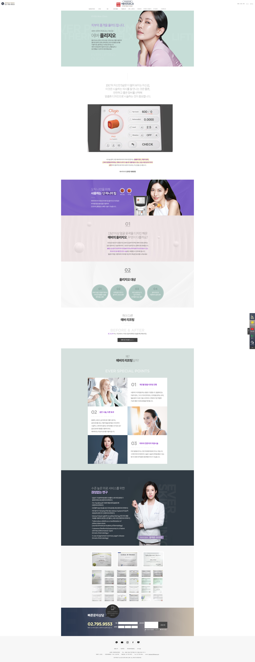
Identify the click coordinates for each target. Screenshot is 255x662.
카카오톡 (116, 642)
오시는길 (139, 648)
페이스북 (133, 642)
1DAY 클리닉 (155, 8)
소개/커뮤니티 (163, 8)
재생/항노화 (123, 8)
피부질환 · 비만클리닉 (147, 8)
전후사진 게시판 (127, 340)
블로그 (138, 642)
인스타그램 (127, 642)
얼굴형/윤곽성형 (92, 8)
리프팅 (99, 8)
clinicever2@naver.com (153, 654)
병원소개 (116, 648)
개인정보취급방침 (130, 648)
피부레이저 (139, 8)
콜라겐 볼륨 (115, 8)
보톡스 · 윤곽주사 (131, 8)
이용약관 (122, 648)
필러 (107, 8)
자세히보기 (157, 629)
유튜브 (122, 642)
